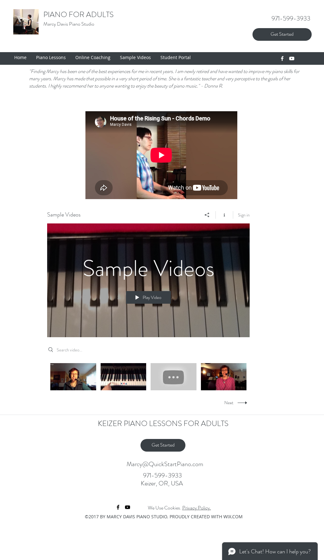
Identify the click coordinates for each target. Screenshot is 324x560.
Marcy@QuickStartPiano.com (165, 464)
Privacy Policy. (196, 507)
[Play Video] (73, 377)
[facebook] (282, 58)
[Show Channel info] (224, 215)
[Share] (207, 215)
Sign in (244, 215)
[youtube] (292, 58)
